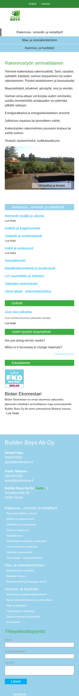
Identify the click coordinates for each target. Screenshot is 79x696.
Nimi (8, 640)
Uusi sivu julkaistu (18, 312)
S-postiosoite (15, 651)
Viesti (9, 663)
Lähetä (16, 681)
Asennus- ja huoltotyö (39, 48)
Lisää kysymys (64, 354)
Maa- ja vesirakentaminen (39, 40)
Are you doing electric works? (25, 340)
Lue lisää (10, 220)
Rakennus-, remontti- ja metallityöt (39, 32)
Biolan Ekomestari (23, 393)
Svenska (45, 4)
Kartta (40, 488)
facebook (19, 694)
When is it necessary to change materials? (33, 347)
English (33, 4)
